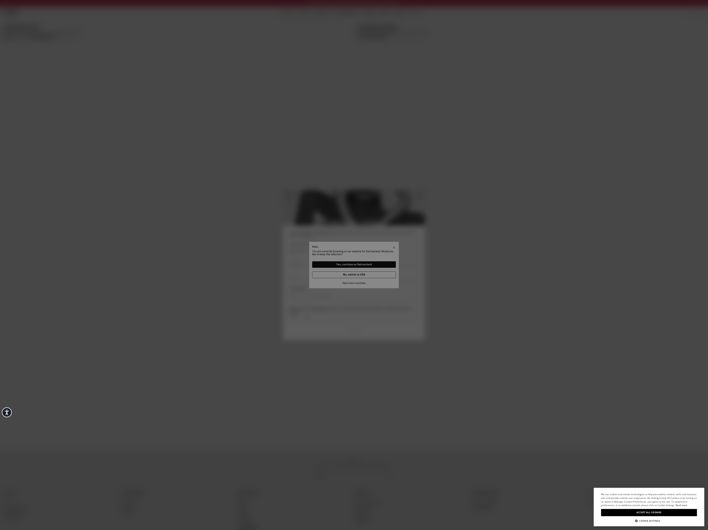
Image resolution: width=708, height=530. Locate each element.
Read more (681, 505)
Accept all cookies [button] (648, 512)
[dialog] (649, 507)
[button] (649, 521)
